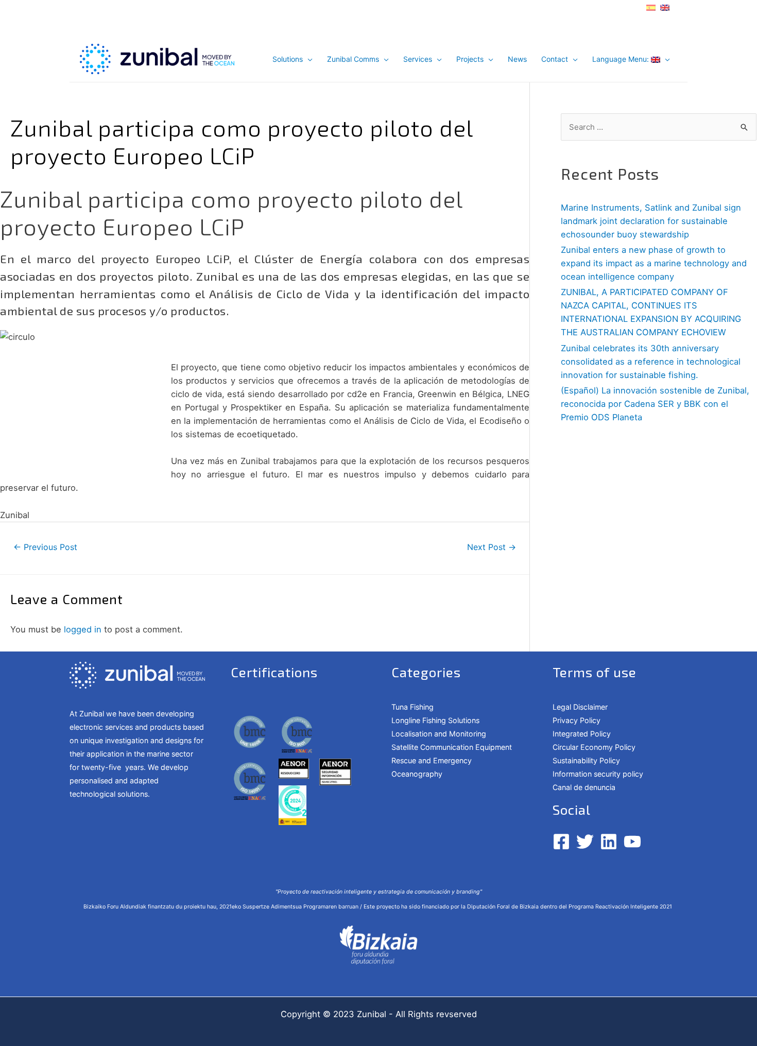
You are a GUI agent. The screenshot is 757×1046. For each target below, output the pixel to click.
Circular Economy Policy (594, 747)
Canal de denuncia (584, 787)
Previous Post (45, 547)
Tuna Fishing (412, 706)
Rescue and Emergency (431, 760)
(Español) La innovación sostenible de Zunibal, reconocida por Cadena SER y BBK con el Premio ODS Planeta (655, 403)
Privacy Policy (576, 720)
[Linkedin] (608, 841)
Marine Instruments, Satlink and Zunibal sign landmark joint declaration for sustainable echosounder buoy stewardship (651, 220)
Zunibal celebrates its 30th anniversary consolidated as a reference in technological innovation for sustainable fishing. (651, 361)
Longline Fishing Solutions (435, 720)
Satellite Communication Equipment (451, 747)
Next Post (491, 547)
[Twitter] (585, 841)
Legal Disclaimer (580, 706)
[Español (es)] (651, 7)
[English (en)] (664, 7)
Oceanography (416, 773)
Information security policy (598, 773)
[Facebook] (561, 841)
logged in (82, 629)
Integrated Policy (582, 733)
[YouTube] (632, 841)
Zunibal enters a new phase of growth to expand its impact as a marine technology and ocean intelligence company (654, 263)
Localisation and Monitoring (438, 733)
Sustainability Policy (586, 760)
